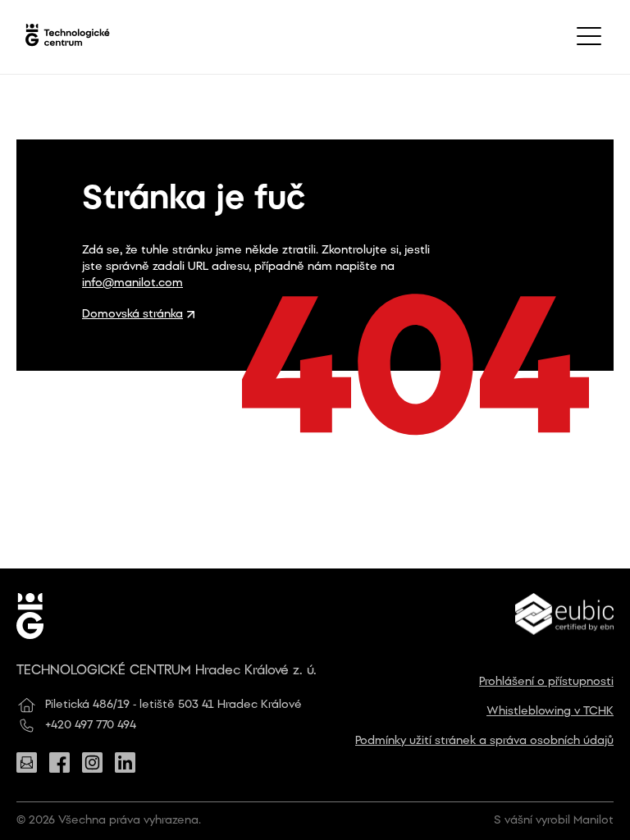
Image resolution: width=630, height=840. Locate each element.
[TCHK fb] (59, 762)
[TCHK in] (125, 762)
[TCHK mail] (26, 762)
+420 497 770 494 (90, 725)
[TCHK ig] (92, 762)
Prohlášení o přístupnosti (546, 682)
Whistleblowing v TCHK (550, 711)
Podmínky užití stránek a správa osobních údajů (484, 741)
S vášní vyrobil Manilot (554, 820)
